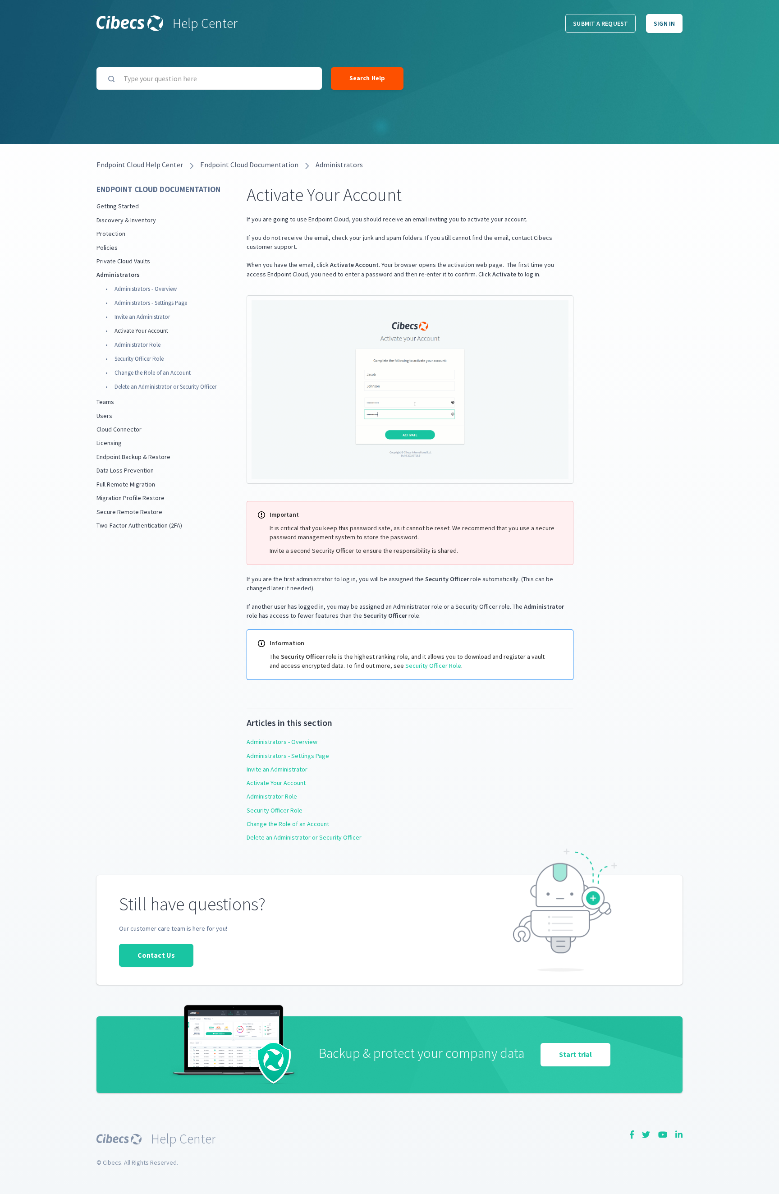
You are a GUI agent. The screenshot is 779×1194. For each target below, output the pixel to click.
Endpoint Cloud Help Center (139, 164)
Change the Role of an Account (153, 373)
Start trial (575, 1054)
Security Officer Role (139, 359)
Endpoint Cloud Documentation (249, 164)
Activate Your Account (141, 331)
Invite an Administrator (142, 317)
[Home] (129, 23)
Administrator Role (137, 345)
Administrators (339, 164)
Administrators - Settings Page (151, 303)
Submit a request (600, 23)
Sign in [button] (664, 23)
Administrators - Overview (146, 289)
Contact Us (156, 955)
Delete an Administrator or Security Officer (165, 386)
